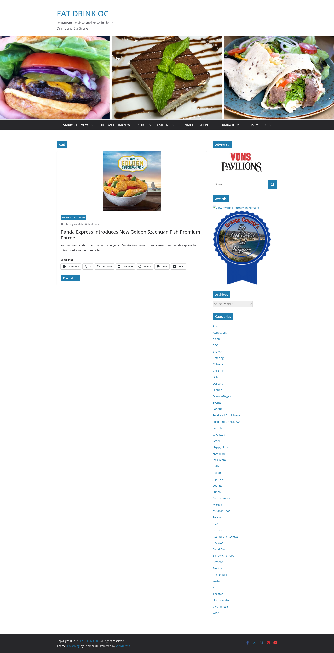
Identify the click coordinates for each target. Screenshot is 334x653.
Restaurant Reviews (74, 125)
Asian (216, 339)
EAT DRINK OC (83, 13)
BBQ (215, 345)
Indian (217, 466)
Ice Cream (219, 460)
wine (216, 613)
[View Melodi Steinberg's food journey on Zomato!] (236, 208)
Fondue (217, 409)
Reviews (218, 543)
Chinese (218, 364)
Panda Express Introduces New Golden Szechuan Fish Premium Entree (130, 234)
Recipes (204, 125)
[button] (91, 125)
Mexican (218, 504)
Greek (216, 441)
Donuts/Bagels (222, 396)
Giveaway (219, 434)
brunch (217, 351)
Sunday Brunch (232, 125)
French (217, 428)
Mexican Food (222, 511)
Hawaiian (219, 453)
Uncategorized (222, 600)
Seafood (218, 562)
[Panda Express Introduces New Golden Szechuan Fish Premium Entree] (132, 181)
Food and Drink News (115, 125)
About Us (144, 125)
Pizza (216, 524)
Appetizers (220, 332)
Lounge (217, 485)
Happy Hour (258, 125)
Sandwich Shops (223, 555)
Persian (217, 517)
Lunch (217, 492)
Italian (217, 473)
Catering (163, 125)
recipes (217, 530)
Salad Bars (220, 549)
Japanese (219, 479)
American (219, 326)
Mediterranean (222, 498)
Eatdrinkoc (93, 224)
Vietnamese (220, 606)
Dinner (217, 390)
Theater (218, 594)
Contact (187, 125)
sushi (216, 581)
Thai (215, 587)
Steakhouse (220, 575)
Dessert (218, 383)
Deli (215, 377)
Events (217, 402)
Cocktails (218, 371)
